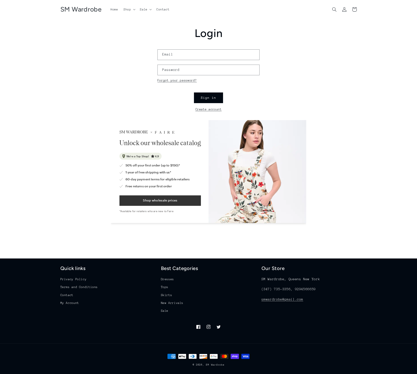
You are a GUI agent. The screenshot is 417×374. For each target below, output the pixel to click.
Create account (208, 109)
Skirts (166, 295)
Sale (165, 310)
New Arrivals (172, 303)
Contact (66, 295)
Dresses (167, 279)
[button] (129, 9)
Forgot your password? (177, 80)
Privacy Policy (73, 279)
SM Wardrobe (215, 364)
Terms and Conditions (79, 287)
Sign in (208, 97)
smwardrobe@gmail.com (282, 299)
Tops (165, 287)
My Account (69, 303)
